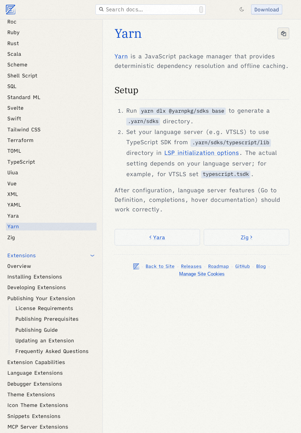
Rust (13, 43)
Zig (245, 237)
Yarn (128, 33)
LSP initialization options (201, 153)
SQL (12, 86)
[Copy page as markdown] (283, 33)
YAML (14, 204)
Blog (261, 266)
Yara (159, 237)
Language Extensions (35, 373)
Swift (14, 118)
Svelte (15, 108)
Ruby (13, 32)
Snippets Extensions (34, 416)
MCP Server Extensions (37, 426)
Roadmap (218, 266)
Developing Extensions (36, 287)
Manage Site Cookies (202, 274)
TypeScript (21, 162)
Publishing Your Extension (41, 298)
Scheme (17, 64)
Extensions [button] (21, 255)
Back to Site (160, 266)
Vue (12, 183)
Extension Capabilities (36, 362)
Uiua (12, 172)
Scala (14, 54)
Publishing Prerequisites (47, 319)
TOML (14, 151)
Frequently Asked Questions (52, 351)
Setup (126, 90)
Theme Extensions (31, 394)
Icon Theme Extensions (37, 405)
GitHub (242, 266)
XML (12, 194)
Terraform (20, 140)
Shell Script (22, 75)
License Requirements (44, 308)
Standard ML (23, 97)
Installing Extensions (34, 276)
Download (266, 9)
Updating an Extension (44, 340)
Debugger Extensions (34, 384)
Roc (12, 21)
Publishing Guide (36, 330)
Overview (19, 266)
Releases (191, 266)
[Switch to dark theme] (241, 9)
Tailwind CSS (23, 129)
